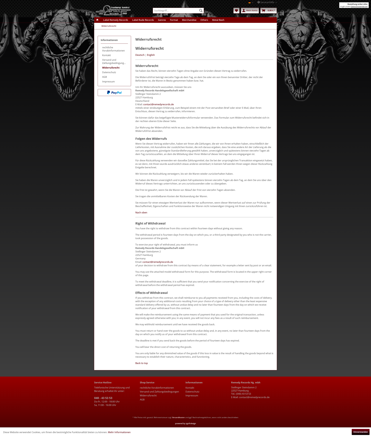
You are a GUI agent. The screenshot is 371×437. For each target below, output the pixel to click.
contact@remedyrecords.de (158, 104)
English (151, 55)
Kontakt (106, 55)
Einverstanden (360, 431)
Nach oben (141, 212)
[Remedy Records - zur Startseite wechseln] (113, 10)
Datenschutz (109, 72)
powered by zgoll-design (185, 423)
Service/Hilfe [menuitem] (267, 2)
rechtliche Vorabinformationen (113, 49)
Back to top (141, 363)
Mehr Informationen (119, 432)
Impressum (108, 81)
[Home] (97, 20)
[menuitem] (178, 10)
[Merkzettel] (236, 10)
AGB (104, 76)
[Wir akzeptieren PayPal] (114, 92)
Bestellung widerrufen (358, 4)
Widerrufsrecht (111, 67)
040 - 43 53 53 (103, 398)
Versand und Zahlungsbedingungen (114, 61)
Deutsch (139, 55)
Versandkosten (178, 417)
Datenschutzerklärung (359, 6)
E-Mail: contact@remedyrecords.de (250, 397)
